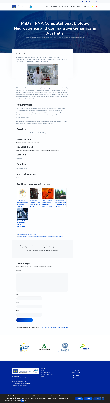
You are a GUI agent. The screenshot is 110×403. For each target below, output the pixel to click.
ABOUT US (44, 376)
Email (18, 302)
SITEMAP (73, 377)
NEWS (43, 370)
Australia (20, 236)
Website (18, 311)
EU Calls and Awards (35, 37)
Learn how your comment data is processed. (54, 327)
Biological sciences (27, 236)
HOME (43, 369)
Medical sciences (52, 236)
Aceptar (79, 398)
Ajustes (97, 398)
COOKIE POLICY (75, 374)
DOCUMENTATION (46, 372)
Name (18, 294)
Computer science (38, 236)
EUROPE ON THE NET (47, 374)
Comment (19, 270)
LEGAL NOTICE (75, 370)
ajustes (22, 400)
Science (34, 234)
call (33, 236)
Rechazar (88, 398)
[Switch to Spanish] (92, 7)
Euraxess (19, 178)
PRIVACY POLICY (75, 372)
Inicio (27, 37)
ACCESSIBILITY (75, 376)
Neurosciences (59, 236)
